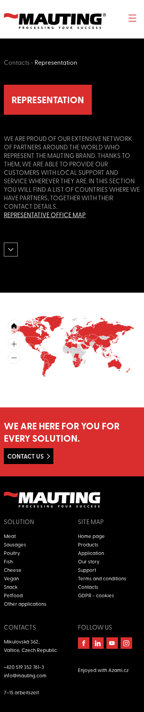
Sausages (15, 544)
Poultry (12, 552)
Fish (8, 561)
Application (91, 552)
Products (88, 544)
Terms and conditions (102, 578)
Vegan (11, 578)
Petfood (13, 595)
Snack (11, 586)
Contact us (25, 456)
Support (87, 569)
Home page (91, 536)
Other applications (25, 603)
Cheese (13, 569)
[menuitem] (87, 346)
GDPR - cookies (96, 595)
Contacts (17, 62)
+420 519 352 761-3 (24, 666)
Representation (56, 62)
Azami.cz (118, 670)
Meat (10, 536)
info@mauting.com (25, 675)
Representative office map (45, 214)
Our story (88, 561)
